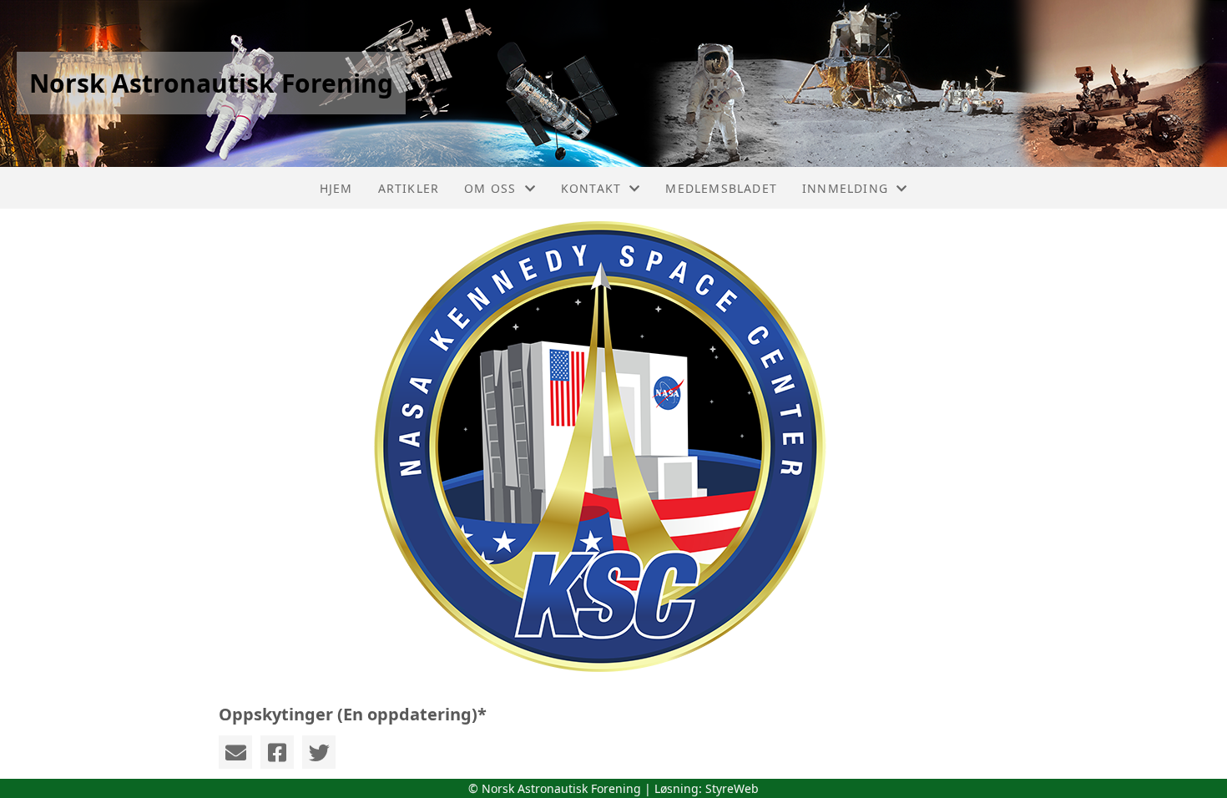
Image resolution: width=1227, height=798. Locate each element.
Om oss (490, 188)
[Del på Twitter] (319, 752)
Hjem (336, 188)
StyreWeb (732, 788)
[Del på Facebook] (277, 752)
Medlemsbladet (721, 188)
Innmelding (845, 188)
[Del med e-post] (235, 752)
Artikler (409, 188)
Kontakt (591, 188)
